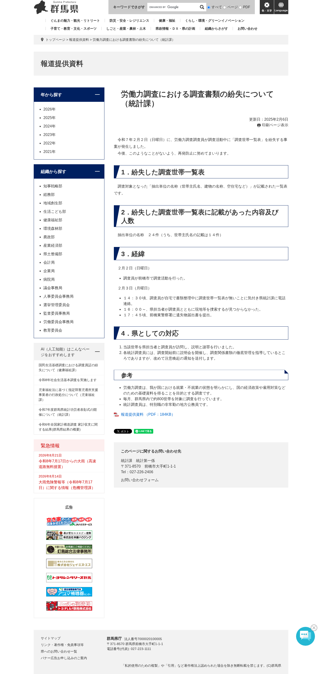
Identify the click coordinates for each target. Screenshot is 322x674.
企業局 (49, 271)
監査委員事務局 (56, 313)
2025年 (49, 118)
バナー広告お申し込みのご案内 (64, 658)
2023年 (49, 135)
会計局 (49, 262)
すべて (216, 7)
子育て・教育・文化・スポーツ (73, 28)
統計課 (126, 461)
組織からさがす (216, 28)
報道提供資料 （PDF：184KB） (148, 414)
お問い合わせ (247, 28)
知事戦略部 (52, 186)
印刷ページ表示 (275, 125)
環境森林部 (52, 228)
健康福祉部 (52, 220)
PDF (246, 7)
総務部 (49, 195)
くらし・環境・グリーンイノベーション (214, 20)
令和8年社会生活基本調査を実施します (68, 380)
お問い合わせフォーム (140, 480)
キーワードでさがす (129, 7)
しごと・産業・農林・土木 (126, 28)
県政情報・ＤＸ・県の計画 (175, 28)
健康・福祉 (167, 20)
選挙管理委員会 (56, 305)
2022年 (49, 143)
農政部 (49, 237)
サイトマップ (51, 638)
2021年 (49, 152)
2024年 (49, 126)
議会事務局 (52, 288)
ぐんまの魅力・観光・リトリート (75, 20)
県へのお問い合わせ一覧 (59, 651)
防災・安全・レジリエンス (129, 20)
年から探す (51, 94)
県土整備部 (52, 254)
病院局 (49, 279)
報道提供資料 (79, 39)
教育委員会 (52, 330)
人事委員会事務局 (58, 296)
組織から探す (53, 171)
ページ (232, 7)
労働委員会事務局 (58, 322)
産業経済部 (52, 245)
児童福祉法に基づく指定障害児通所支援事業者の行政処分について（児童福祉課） (68, 395)
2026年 (49, 109)
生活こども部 (54, 212)
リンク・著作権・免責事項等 (62, 645)
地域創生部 (52, 203)
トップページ (55, 39)
